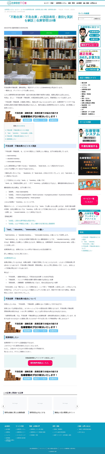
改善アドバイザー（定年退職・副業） (63, 435)
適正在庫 (84, 83)
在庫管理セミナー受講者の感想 (37, 432)
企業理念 (8, 432)
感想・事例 (71, 3)
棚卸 (83, 96)
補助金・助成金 (86, 94)
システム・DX (86, 85)
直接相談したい (10, 139)
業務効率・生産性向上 (88, 114)
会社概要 (79, 3)
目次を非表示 (20, 126)
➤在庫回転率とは (10, 258)
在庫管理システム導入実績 (36, 429)
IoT (83, 109)
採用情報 (8, 438)
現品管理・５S (86, 105)
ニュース (8, 435)
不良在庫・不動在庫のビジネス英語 (17, 130)
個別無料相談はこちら (39, 363)
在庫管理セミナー (21, 432)
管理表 (84, 91)
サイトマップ (43, 448)
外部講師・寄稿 (34, 435)
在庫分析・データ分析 (88, 111)
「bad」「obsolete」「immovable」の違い (19, 133)
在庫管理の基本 (86, 89)
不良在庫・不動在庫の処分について (17, 136)
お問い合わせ (81, 432)
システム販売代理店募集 (59, 432)
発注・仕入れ (85, 98)
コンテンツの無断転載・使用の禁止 (67, 448)
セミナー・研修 (48, 3)
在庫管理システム (61, 3)
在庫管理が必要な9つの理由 (10, 441)
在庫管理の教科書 (21, 438)
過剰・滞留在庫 (86, 100)
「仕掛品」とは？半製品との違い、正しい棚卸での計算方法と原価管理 (31, 223)
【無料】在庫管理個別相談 (84, 429)
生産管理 (84, 107)
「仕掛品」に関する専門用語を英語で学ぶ (21, 221)
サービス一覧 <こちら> (88, 200)
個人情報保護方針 (34, 448)
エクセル (84, 87)
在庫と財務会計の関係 (88, 103)
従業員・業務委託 (58, 429)
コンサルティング (21, 435)
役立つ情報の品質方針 (53, 448)
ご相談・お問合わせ (91, 3)
